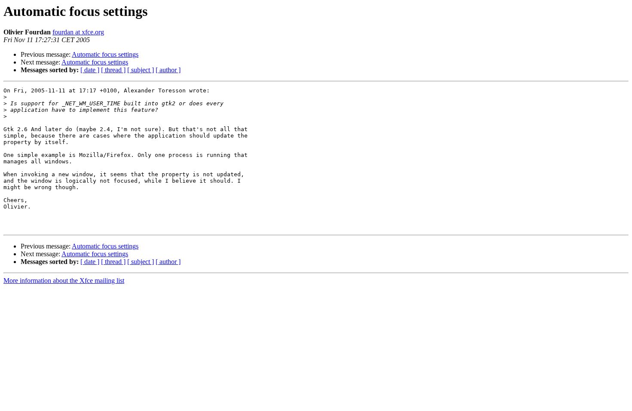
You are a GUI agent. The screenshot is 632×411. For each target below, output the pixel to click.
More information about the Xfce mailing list (63, 280)
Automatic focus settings (105, 54)
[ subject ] (140, 70)
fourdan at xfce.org (78, 32)
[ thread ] (113, 70)
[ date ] (89, 70)
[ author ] (168, 70)
